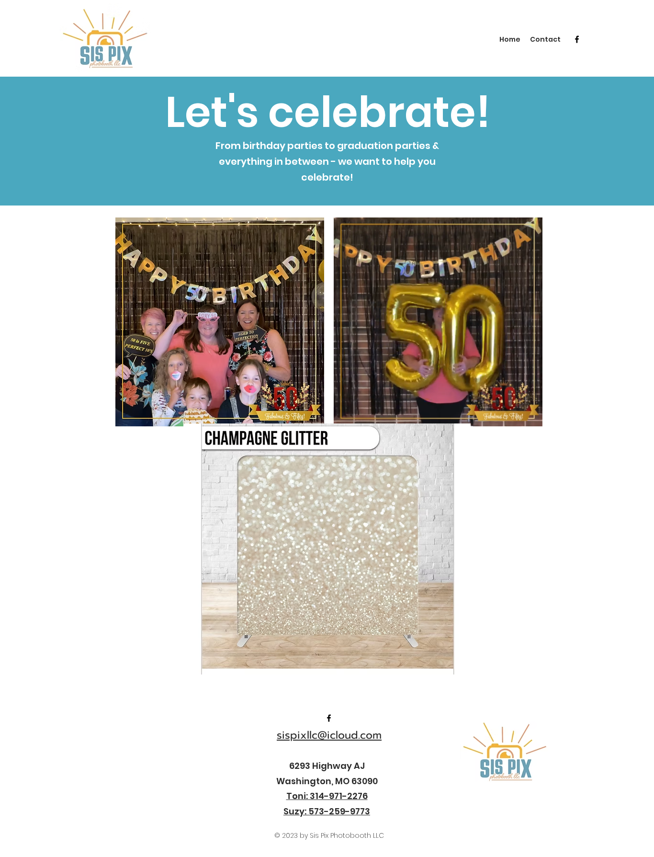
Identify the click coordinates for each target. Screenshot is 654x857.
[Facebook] (577, 39)
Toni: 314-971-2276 (327, 796)
